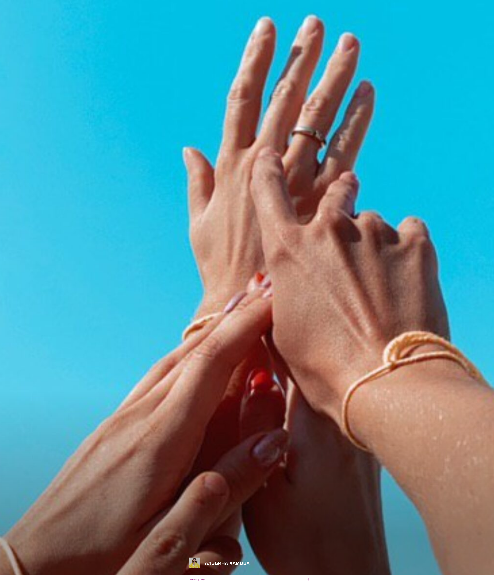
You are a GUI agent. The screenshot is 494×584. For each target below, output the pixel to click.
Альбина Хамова (227, 563)
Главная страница (197, 579)
